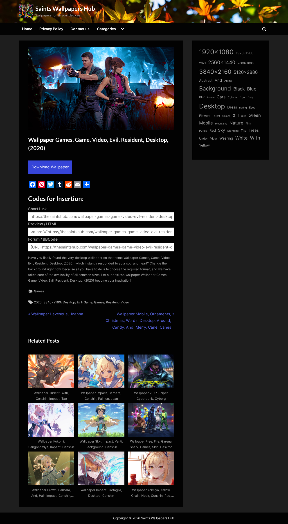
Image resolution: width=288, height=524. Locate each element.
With (255, 138)
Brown (210, 97)
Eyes (252, 107)
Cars (221, 97)
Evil (79, 302)
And (218, 80)
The (243, 130)
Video (125, 302)
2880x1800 (246, 63)
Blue (251, 89)
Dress (232, 107)
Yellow (204, 145)
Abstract (205, 80)
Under (203, 138)
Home (27, 29)
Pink (248, 123)
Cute (250, 97)
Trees (254, 130)
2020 (38, 302)
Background (215, 88)
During (243, 107)
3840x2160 (52, 302)
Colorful (233, 97)
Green (255, 115)
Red (212, 130)
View (213, 138)
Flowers (204, 115)
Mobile (206, 123)
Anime (228, 80)
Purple (203, 130)
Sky (221, 130)
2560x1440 (221, 62)
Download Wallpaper (50, 167)
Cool (242, 97)
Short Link (37, 209)
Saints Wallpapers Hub (65, 8)
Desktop (69, 302)
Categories (106, 29)
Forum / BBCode (43, 239)
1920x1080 (216, 52)
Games (39, 291)
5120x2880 (246, 72)
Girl (236, 115)
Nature (236, 123)
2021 (202, 63)
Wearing (226, 138)
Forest (216, 115)
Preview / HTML (42, 224)
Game (88, 302)
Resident (112, 302)
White (241, 138)
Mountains (221, 123)
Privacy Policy (51, 29)
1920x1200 (244, 53)
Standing (232, 130)
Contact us (80, 29)
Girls (243, 115)
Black (239, 89)
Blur (202, 97)
